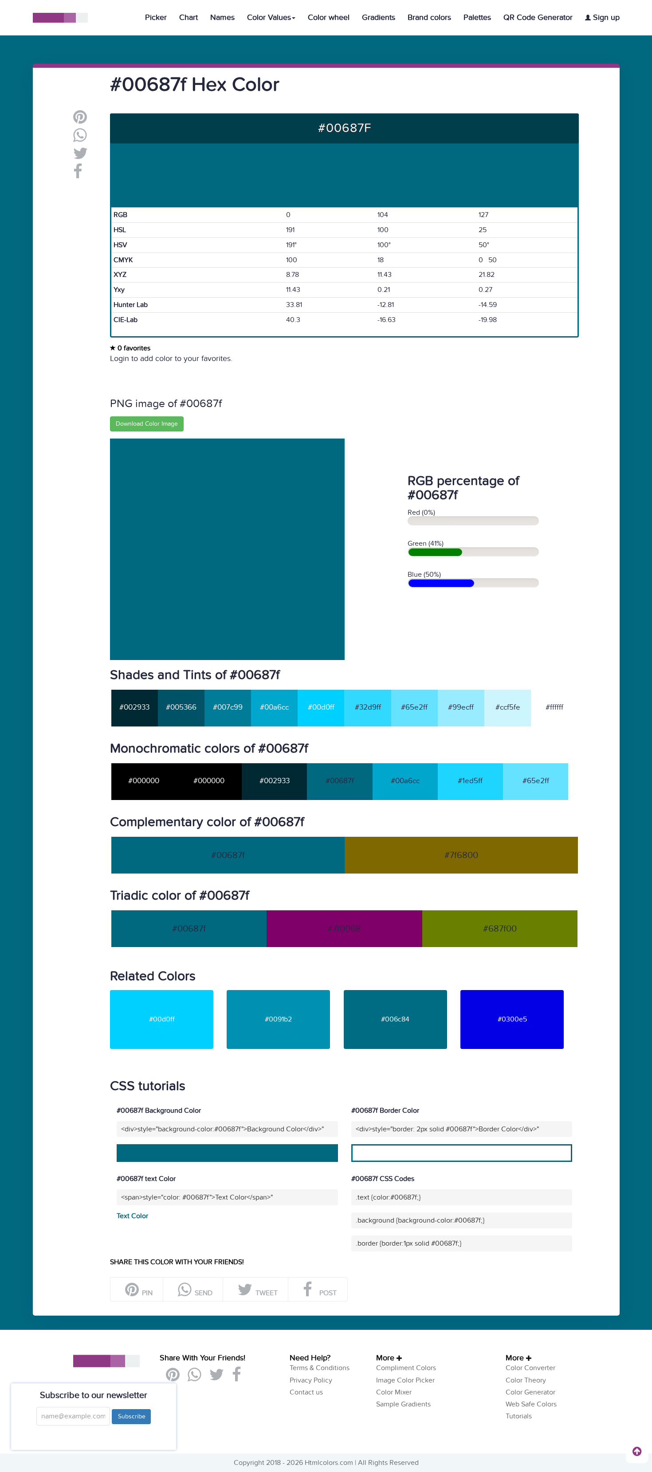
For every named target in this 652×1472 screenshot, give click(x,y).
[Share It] (77, 175)
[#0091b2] (284, 993)
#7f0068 (344, 929)
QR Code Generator (538, 17)
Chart (188, 17)
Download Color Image (147, 423)
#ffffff (554, 707)
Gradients (378, 17)
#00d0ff (321, 707)
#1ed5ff (470, 781)
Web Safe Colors (531, 1404)
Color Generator (530, 1392)
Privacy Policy (311, 1380)
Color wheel (329, 17)
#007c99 (228, 707)
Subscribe (131, 1416)
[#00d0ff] (167, 993)
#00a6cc (274, 707)
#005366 (181, 707)
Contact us (306, 1392)
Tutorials (519, 1416)
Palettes (477, 17)
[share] (80, 138)
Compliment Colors (406, 1367)
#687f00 (500, 929)
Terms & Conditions (320, 1367)
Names (222, 17)
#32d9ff (368, 707)
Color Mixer (394, 1392)
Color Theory (526, 1380)
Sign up (605, 17)
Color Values (269, 17)
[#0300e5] (517, 993)
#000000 (143, 781)
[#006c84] (401, 993)
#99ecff (461, 707)
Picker (156, 17)
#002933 (134, 707)
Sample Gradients (403, 1404)
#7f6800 (461, 855)
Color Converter (530, 1367)
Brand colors (429, 17)
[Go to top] (637, 1451)
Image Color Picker (405, 1380)
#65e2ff (414, 707)
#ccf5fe (507, 707)
